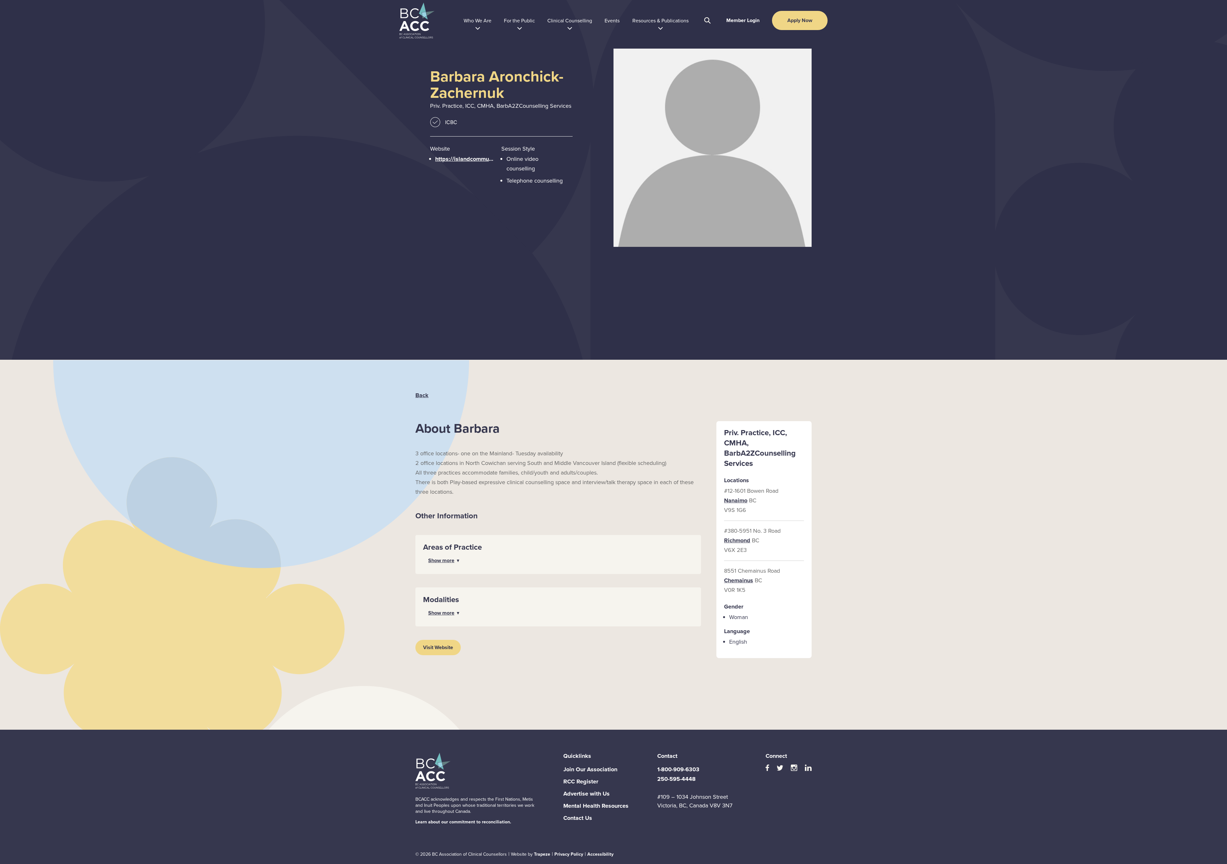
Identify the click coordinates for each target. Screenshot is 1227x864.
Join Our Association (590, 769)
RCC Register (580, 781)
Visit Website (438, 647)
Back (421, 395)
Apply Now (799, 20)
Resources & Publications (660, 20)
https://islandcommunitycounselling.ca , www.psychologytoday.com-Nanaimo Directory (465, 159)
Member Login (743, 20)
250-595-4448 (676, 779)
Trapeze (542, 854)
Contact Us (577, 818)
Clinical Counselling (569, 20)
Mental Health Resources (596, 806)
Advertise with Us (586, 793)
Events (612, 20)
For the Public (519, 20)
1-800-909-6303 (678, 769)
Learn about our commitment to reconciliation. (463, 822)
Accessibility (600, 854)
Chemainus (738, 580)
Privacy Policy (568, 854)
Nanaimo (735, 500)
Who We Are (477, 20)
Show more (441, 560)
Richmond (737, 540)
